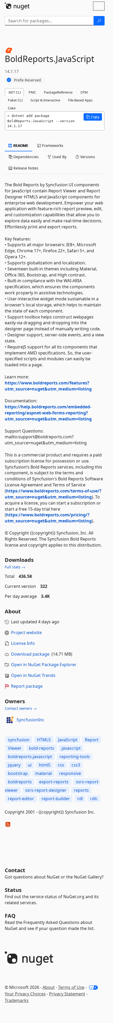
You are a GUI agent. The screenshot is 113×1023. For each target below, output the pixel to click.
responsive (70, 773)
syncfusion (18, 740)
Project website (26, 632)
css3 (75, 765)
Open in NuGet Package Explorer (43, 664)
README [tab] (20, 145)
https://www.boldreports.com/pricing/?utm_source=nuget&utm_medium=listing (48, 518)
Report (92, 740)
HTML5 (44, 740)
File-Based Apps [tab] (80, 100)
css (61, 765)
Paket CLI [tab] (15, 100)
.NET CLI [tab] (14, 92)
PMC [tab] (32, 92)
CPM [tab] (84, 92)
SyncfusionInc (30, 720)
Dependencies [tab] (25, 156)
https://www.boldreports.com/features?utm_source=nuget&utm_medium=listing (48, 386)
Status (13, 889)
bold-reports (41, 748)
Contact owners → (21, 708)
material (43, 773)
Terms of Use (71, 987)
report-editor (21, 798)
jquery (14, 765)
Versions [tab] (87, 156)
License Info (23, 643)
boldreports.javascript (30, 756)
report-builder (56, 798)
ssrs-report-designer (45, 790)
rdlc (94, 798)
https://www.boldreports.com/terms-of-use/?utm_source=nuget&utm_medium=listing (53, 494)
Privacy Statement (67, 994)
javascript (71, 748)
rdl (80, 798)
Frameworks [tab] (52, 145)
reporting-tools (74, 756)
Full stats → (15, 566)
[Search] (99, 20)
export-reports (54, 782)
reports (81, 790)
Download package (30, 654)
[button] (93, 117)
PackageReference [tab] (58, 92)
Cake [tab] (12, 108)
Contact (15, 870)
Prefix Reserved (27, 80)
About (49, 987)
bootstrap (18, 773)
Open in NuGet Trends (33, 675)
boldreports (20, 782)
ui (30, 765)
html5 (44, 765)
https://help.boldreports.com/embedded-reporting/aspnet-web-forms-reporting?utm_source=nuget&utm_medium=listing (48, 413)
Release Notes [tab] (25, 168)
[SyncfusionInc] (9, 719)
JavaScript (68, 740)
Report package (27, 686)
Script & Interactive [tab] (45, 100)
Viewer (15, 748)
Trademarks (17, 1000)
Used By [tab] (58, 156)
